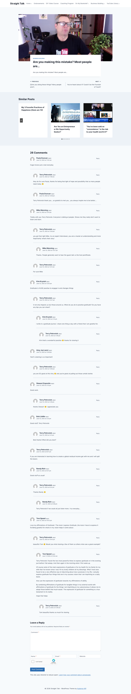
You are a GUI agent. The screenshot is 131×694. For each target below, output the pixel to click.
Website (82, 656)
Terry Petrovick (45, 175)
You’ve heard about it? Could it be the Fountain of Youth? (84, 84)
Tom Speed (40, 518)
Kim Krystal (41, 281)
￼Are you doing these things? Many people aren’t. (45, 84)
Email (57, 656)
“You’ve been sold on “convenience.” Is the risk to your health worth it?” (97, 129)
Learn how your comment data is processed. (75, 675)
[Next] (109, 120)
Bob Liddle (40, 416)
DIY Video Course (52, 3)
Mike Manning (42, 210)
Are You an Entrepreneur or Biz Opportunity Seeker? (64, 129)
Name (33, 656)
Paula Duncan (42, 158)
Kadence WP (81, 688)
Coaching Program (67, 3)
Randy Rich (40, 469)
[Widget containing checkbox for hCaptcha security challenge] (43, 661)
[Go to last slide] (21, 120)
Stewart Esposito (43, 383)
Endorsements (39, 3)
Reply (98, 158)
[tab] (61, 139)
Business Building (39, 58)
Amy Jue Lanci (42, 350)
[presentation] (65, 112)
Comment (35, 632)
